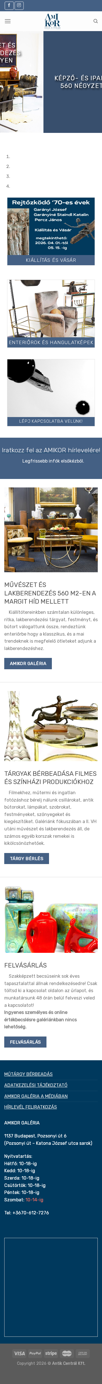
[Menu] (7, 21)
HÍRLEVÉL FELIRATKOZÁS (30, 1107)
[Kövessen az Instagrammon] (19, 5)
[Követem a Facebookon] (9, 5)
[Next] (21, 138)
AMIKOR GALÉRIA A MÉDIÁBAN (36, 1096)
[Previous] (5, 138)
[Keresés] (96, 21)
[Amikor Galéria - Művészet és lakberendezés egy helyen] (52, 21)
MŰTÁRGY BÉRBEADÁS (28, 1074)
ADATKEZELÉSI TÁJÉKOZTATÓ (35, 1085)
